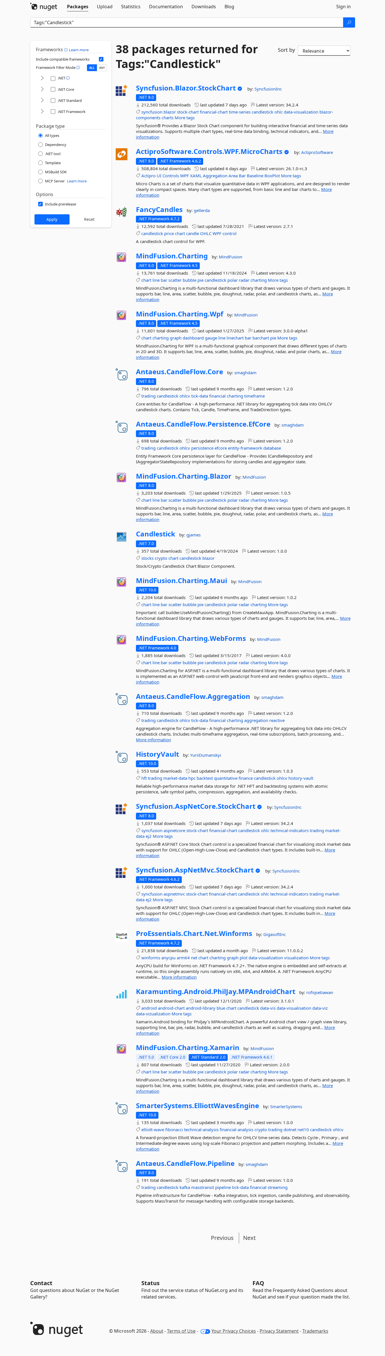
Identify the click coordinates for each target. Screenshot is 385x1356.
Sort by (286, 49)
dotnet (290, 1129)
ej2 (149, 836)
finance (246, 778)
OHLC (205, 233)
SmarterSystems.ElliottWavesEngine (197, 1105)
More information (153, 739)
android (149, 1008)
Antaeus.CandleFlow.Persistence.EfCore (203, 424)
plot (243, 957)
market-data (175, 778)
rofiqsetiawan (319, 992)
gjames (193, 535)
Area (233, 175)
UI (159, 175)
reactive (277, 720)
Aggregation (215, 175)
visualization (296, 957)
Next (249, 1238)
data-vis (268, 1008)
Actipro (148, 175)
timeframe (254, 396)
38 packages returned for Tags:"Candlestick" (187, 56)
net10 (303, 1129)
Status (150, 1283)
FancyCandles (159, 209)
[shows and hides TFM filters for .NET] (42, 78)
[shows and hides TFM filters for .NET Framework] (42, 111)
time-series (239, 112)
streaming (278, 1187)
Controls (170, 175)
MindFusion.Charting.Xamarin (187, 1047)
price (169, 233)
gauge (211, 338)
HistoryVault (157, 754)
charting (258, 280)
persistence (202, 448)
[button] (66, 49)
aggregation (256, 720)
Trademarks (315, 1331)
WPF (184, 175)
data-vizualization (153, 1014)
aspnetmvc (174, 894)
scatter (175, 280)
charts (168, 117)
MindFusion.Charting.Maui (181, 580)
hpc (191, 778)
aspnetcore (174, 830)
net (194, 957)
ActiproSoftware (317, 152)
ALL (92, 68)
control (230, 233)
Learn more (79, 49)
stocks (147, 558)
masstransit (202, 1187)
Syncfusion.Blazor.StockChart (186, 88)
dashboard (193, 338)
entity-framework (245, 448)
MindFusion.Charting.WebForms (191, 638)
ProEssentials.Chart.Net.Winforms (194, 933)
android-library (200, 1008)
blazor (170, 112)
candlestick (262, 112)
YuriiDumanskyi (205, 755)
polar (232, 280)
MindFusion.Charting (172, 256)
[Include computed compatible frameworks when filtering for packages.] (101, 59)
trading (148, 396)
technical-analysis (201, 1129)
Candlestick (155, 534)
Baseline (255, 175)
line (156, 280)
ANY (102, 68)
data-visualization (301, 112)
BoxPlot (272, 175)
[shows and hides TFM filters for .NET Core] (42, 89)
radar (244, 280)
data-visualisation (294, 1008)
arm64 (183, 957)
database (272, 448)
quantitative (225, 778)
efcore (221, 448)
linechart (235, 338)
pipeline (223, 1187)
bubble (189, 280)
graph (176, 338)
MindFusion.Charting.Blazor (183, 476)
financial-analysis (236, 1129)
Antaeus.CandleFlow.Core (179, 372)
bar (164, 280)
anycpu (168, 957)
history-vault (300, 778)
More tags (185, 117)
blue (221, 1008)
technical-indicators (289, 830)
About (156, 1331)
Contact (41, 1283)
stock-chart (188, 112)
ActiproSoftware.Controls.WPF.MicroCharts (209, 151)
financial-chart (214, 112)
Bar (242, 175)
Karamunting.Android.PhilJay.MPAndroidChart (215, 991)
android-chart (171, 1008)
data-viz (320, 1008)
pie (200, 280)
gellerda (202, 210)
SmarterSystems (286, 1106)
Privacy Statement (279, 1331)
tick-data (199, 396)
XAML (196, 175)
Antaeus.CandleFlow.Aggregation (193, 696)
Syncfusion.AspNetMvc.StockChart (195, 870)
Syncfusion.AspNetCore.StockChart (195, 806)
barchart (260, 338)
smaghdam (245, 372)
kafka (185, 1187)
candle (192, 233)
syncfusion (151, 112)
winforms (150, 957)
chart (180, 233)
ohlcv (185, 396)
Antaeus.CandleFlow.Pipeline (185, 1163)
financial (217, 396)
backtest (205, 778)
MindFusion (230, 257)
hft (144, 778)
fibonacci (174, 1129)
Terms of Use (181, 1331)
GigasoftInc (274, 934)
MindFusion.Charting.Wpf (179, 314)
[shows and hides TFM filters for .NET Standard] (42, 100)
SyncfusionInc (268, 89)
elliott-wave (152, 1129)
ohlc (278, 112)
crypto (161, 558)
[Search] (349, 22)
